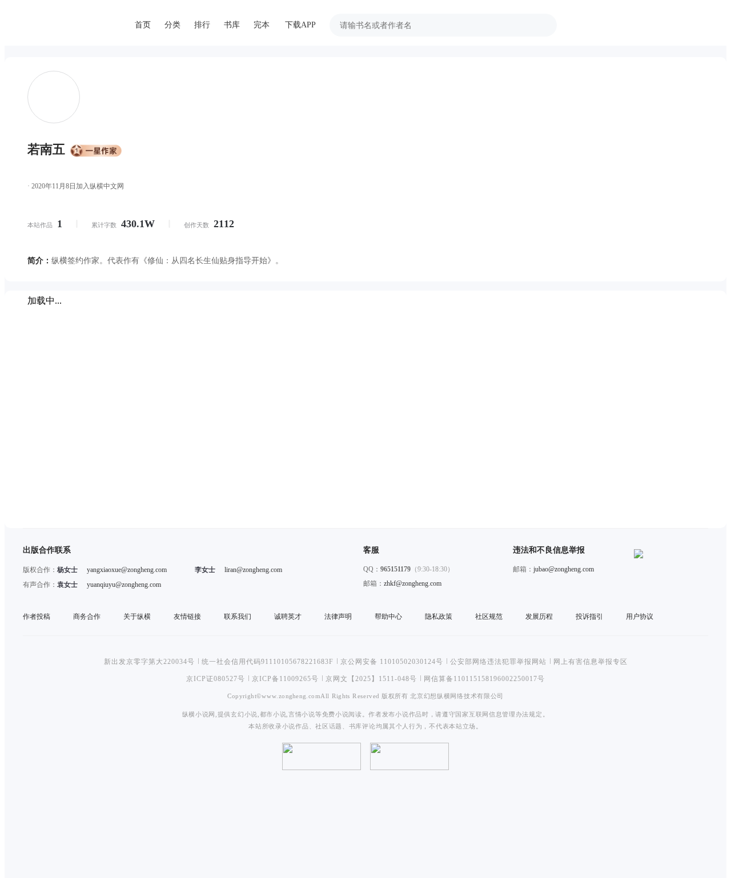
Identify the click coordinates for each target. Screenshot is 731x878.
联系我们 (237, 617)
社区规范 (489, 617)
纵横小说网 (198, 714)
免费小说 (335, 714)
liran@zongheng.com (253, 570)
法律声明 (338, 617)
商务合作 (87, 617)
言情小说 (301, 714)
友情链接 (187, 617)
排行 (202, 25)
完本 (262, 25)
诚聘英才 (288, 617)
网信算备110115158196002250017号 (484, 679)
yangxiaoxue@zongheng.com (127, 570)
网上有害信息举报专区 (590, 662)
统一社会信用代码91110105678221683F (268, 662)
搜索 (542, 25)
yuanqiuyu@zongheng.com (124, 585)
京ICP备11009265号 (285, 679)
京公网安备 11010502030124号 (391, 662)
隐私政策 (438, 617)
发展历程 (539, 617)
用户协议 (639, 617)
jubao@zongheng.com (563, 569)
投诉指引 (589, 617)
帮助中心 (388, 617)
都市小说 (273, 714)
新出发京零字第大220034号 (149, 662)
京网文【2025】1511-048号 (371, 679)
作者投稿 (36, 617)
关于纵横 (137, 617)
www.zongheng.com (291, 695)
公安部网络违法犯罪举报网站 (498, 662)
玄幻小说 (244, 714)
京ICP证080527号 (215, 679)
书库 (232, 25)
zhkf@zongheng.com (412, 583)
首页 (143, 25)
